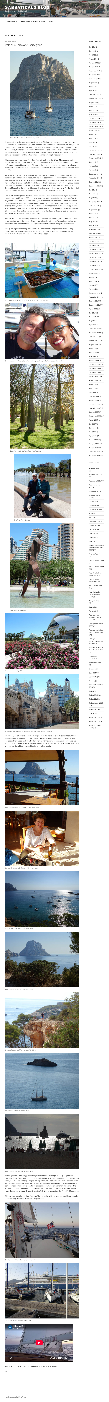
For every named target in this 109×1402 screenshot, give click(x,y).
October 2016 (94, 122)
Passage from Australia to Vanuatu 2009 (96, 617)
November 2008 (95, 368)
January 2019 (93, 67)
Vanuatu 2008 (94, 717)
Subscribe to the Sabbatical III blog (33, 21)
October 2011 (93, 265)
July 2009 (92, 348)
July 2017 (92, 106)
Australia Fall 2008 (95, 468)
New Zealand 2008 (95, 586)
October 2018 (94, 79)
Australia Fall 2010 (95, 481)
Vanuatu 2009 (94, 721)
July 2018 (92, 87)
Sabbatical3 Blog (27, 7)
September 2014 (95, 186)
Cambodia (92, 501)
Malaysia (92, 541)
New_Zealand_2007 (96, 601)
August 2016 (93, 130)
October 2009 (94, 337)
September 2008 (95, 376)
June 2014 (92, 194)
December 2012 (94, 241)
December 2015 (94, 150)
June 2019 (92, 51)
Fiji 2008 (92, 517)
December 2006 (95, 452)
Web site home (11, 21)
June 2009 (93, 352)
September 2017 (95, 99)
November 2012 (94, 245)
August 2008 (93, 380)
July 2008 (92, 384)
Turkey (91, 691)
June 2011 (92, 281)
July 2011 (92, 277)
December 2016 (94, 118)
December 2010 (94, 293)
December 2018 (94, 71)
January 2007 (94, 448)
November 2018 (94, 75)
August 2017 (93, 102)
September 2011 (94, 269)
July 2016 (92, 134)
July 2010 (92, 313)
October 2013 (94, 206)
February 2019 (94, 63)
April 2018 (92, 91)
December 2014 (94, 174)
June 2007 (92, 428)
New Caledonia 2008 (96, 560)
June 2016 (92, 138)
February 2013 (94, 233)
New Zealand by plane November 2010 (94, 594)
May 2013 (92, 222)
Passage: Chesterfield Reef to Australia (96, 641)
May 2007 (92, 432)
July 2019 (92, 47)
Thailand (92, 681)
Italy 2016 (92, 533)
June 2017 (92, 110)
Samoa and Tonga (95, 662)
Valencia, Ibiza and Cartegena (23, 45)
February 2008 (94, 396)
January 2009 (94, 360)
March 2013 (93, 229)
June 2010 (92, 317)
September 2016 (95, 126)
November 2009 (95, 333)
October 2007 (94, 412)
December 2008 (95, 364)
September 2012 (95, 253)
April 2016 (92, 146)
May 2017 (92, 114)
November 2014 (94, 178)
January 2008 (94, 400)
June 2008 (93, 388)
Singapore (92, 669)
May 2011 (92, 285)
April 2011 (92, 289)
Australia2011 (94, 491)
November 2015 (94, 154)
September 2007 (95, 416)
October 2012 (94, 249)
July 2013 (92, 214)
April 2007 (92, 436)
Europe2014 (93, 513)
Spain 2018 (93, 677)
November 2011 (94, 261)
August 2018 (93, 83)
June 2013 (92, 218)
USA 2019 (92, 713)
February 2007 (94, 444)
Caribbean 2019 (94, 509)
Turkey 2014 (93, 695)
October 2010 (94, 301)
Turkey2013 (93, 709)
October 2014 (94, 182)
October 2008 (94, 372)
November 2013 (94, 202)
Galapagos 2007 (94, 521)
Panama (92, 611)
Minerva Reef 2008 (96, 554)
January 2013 (93, 237)
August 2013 (93, 210)
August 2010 (93, 309)
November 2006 (95, 456)
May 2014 (92, 198)
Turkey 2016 (93, 699)
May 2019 (92, 55)
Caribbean (92, 505)
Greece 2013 (93, 525)
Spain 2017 (93, 673)
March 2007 (93, 440)
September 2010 (95, 305)
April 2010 (92, 325)
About (51, 21)
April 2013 (92, 225)
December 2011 (94, 257)
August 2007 (93, 420)
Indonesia (92, 529)
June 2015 (92, 162)
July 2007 (92, 424)
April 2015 (92, 170)
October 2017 (94, 95)
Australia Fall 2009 (95, 474)
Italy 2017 (92, 537)
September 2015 (95, 158)
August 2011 (93, 273)
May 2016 (92, 142)
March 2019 (93, 59)
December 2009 (95, 329)
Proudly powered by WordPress (15, 1397)
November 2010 (94, 297)
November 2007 (95, 408)
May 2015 (92, 166)
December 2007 (94, 404)
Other (91, 607)
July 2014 (92, 190)
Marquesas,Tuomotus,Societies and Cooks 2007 (96, 547)
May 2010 (92, 321)
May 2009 (92, 356)
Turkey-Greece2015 (96, 703)
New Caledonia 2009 (96, 566)
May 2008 (92, 392)
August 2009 (93, 345)
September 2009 (95, 341)
